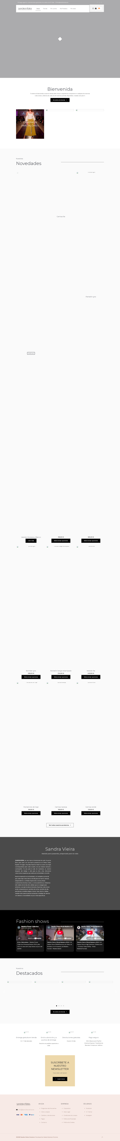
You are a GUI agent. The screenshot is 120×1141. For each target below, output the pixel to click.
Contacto (44, 1122)
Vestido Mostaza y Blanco (31, 537)
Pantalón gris (91, 297)
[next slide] (116, 992)
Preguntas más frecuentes (48, 1108)
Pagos (43, 1119)
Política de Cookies (69, 1122)
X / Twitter (89, 1112)
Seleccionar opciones (61, 541)
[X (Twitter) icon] (99, 2)
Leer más (31, 541)
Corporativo (67, 1108)
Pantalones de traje (31, 807)
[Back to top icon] (102, 1137)
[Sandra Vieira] (25, 8)
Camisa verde (90, 807)
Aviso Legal (67, 1112)
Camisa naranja (61, 807)
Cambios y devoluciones (48, 1115)
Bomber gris (31, 671)
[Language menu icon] (99, 8)
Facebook (89, 1108)
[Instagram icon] (101, 2)
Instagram (89, 1115)
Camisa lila (61, 216)
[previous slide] (4, 992)
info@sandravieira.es (62, 2)
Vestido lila (91, 671)
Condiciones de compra (70, 1115)
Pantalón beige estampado (61, 671)
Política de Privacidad (70, 1119)
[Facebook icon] (97, 2)
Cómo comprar (45, 1112)
